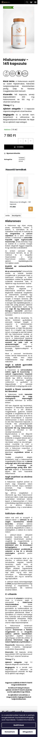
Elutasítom (10, 732)
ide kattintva (26, 588)
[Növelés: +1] (30, 140)
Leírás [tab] (7, 216)
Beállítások (19, 725)
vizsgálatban (23, 493)
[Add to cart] (30, 209)
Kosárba (20, 147)
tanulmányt (27, 406)
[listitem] (21, 193)
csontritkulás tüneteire (16, 543)
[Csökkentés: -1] (20, 140)
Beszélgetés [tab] (16, 216)
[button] (5, 193)
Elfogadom (28, 732)
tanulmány (9, 297)
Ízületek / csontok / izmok (22, 159)
